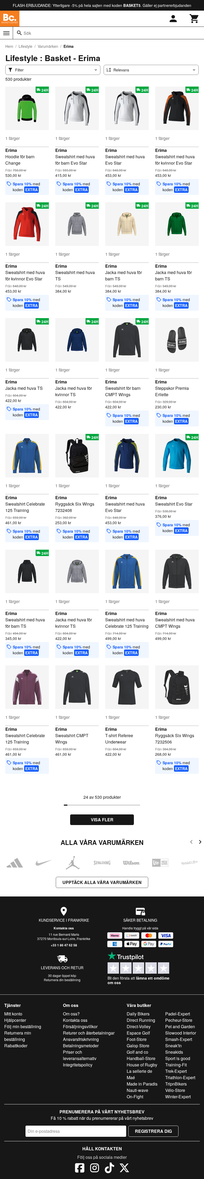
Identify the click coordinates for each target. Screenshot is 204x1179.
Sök (27, 33)
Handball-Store (141, 1058)
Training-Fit (176, 1065)
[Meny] (6, 33)
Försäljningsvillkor (80, 1026)
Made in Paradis (142, 1084)
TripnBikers (176, 1084)
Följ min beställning (22, 1026)
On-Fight (135, 1096)
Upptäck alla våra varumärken (102, 882)
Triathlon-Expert (180, 1077)
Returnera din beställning (62, 979)
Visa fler (102, 820)
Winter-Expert (178, 1096)
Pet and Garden (180, 1026)
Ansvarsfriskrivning (81, 1039)
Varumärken (48, 46)
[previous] (191, 842)
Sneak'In (173, 1046)
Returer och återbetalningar (88, 1033)
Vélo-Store (175, 1090)
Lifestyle (25, 46)
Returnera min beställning (17, 1036)
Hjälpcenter (15, 1020)
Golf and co (137, 1052)
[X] (124, 1169)
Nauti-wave (137, 1090)
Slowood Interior (180, 1033)
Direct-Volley (139, 1026)
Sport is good (177, 1058)
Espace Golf (138, 1033)
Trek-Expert (176, 1071)
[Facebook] (79, 1169)
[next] (200, 842)
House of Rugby (142, 1065)
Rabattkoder (15, 1046)
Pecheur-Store (178, 1020)
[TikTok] (109, 1169)
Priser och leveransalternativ (79, 1055)
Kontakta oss (64, 928)
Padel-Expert (177, 1014)
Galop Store (138, 1046)
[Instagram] (94, 1169)
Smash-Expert (178, 1039)
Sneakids (174, 1052)
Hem (9, 46)
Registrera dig (153, 1131)
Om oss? (71, 1014)
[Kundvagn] (194, 18)
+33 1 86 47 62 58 (64, 945)
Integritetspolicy (77, 1065)
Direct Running (141, 1020)
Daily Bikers (138, 1014)
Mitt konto (13, 1014)
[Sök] (19, 33)
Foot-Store (137, 1039)
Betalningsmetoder (81, 1046)
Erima (11, 150)
